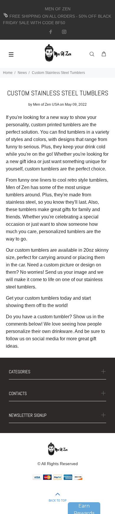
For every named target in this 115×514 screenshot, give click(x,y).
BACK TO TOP (57, 500)
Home (8, 73)
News (22, 73)
